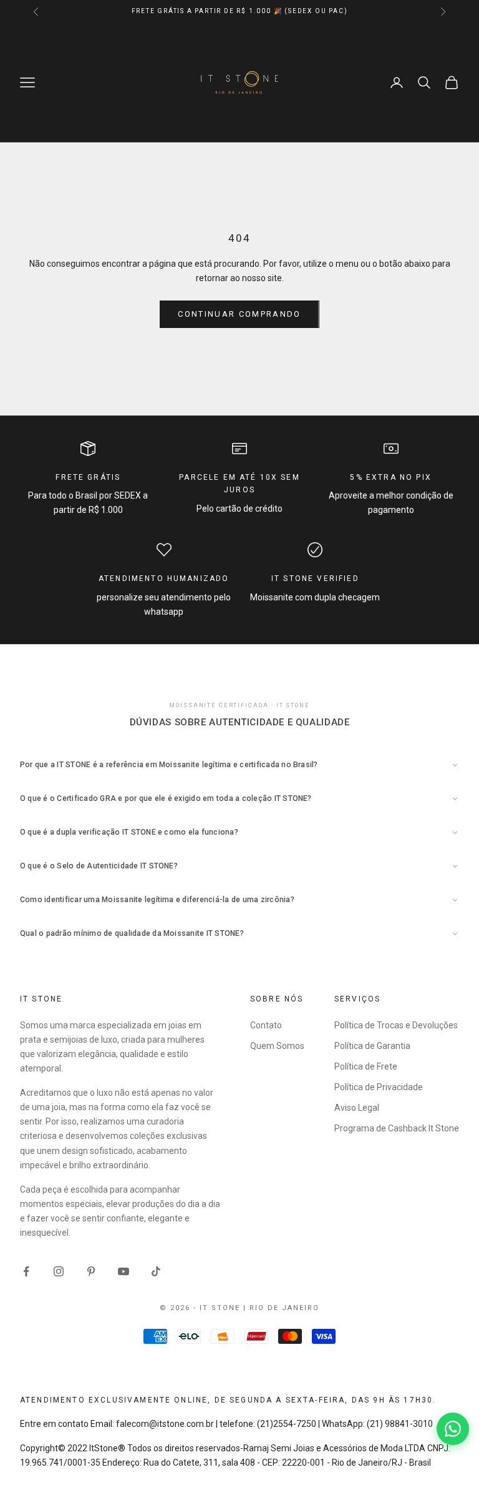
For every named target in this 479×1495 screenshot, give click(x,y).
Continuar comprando (239, 314)
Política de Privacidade (378, 1087)
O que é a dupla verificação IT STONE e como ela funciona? (129, 832)
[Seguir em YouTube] (123, 1271)
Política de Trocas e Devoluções (396, 1025)
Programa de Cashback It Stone (396, 1128)
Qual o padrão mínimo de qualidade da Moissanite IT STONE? (132, 933)
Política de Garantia (372, 1046)
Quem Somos (277, 1046)
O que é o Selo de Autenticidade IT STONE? (99, 866)
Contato (266, 1025)
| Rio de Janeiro (281, 1308)
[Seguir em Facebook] (26, 1271)
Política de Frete (365, 1066)
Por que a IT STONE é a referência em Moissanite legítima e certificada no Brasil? (169, 764)
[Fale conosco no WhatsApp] (453, 1429)
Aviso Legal (356, 1108)
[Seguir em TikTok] (156, 1271)
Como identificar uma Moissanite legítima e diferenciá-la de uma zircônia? (157, 899)
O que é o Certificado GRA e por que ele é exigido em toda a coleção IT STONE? (166, 798)
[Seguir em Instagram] (58, 1271)
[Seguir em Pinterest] (91, 1271)
